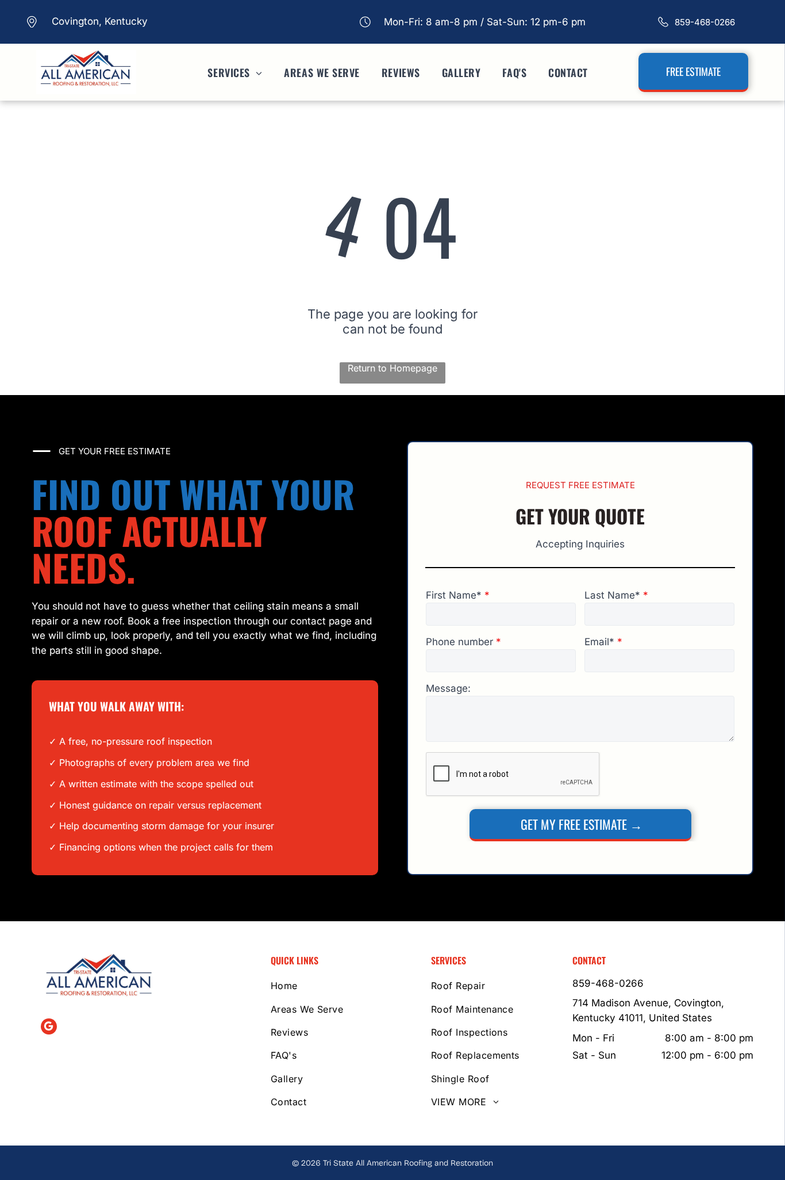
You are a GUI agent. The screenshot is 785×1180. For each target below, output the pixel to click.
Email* (599, 642)
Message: (448, 688)
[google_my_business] (49, 1027)
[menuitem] (228, 72)
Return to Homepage (392, 368)
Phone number (459, 642)
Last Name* (612, 595)
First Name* (454, 595)
